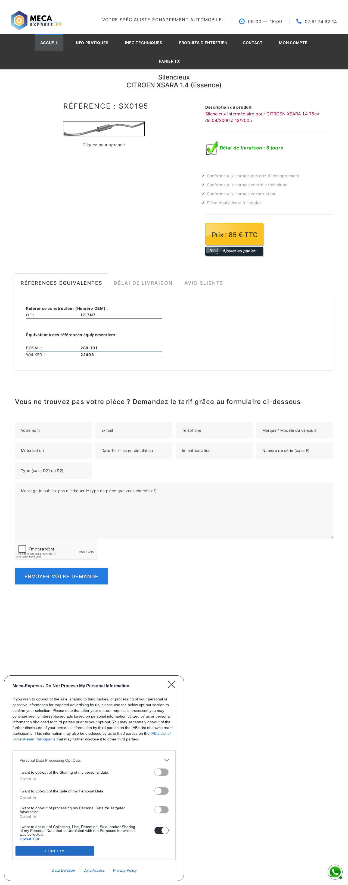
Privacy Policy (125, 870)
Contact (253, 42)
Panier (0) (170, 61)
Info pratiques (91, 42)
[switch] (161, 772)
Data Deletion (63, 870)
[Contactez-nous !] (334, 871)
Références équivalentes (61, 283)
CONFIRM (55, 851)
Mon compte (293, 42)
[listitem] (94, 760)
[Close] (173, 686)
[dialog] (94, 778)
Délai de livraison (143, 283)
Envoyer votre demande (61, 576)
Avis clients (204, 283)
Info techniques (144, 42)
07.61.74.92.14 (321, 21)
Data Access (94, 870)
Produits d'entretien (203, 42)
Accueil (49, 42)
